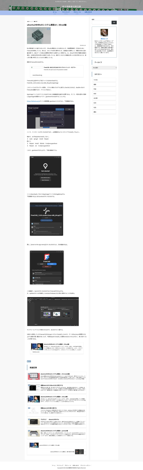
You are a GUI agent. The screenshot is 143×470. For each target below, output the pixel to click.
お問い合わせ (76, 465)
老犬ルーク (104, 39)
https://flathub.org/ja (33, 101)
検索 (93, 19)
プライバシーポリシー (85, 465)
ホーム (53, 465)
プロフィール (68, 465)
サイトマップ (60, 465)
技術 (29, 361)
